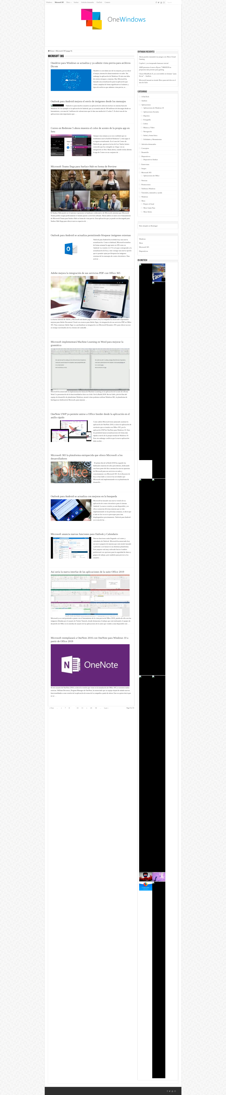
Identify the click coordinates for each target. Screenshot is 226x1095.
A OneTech (145, 97)
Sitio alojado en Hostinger (148, 226)
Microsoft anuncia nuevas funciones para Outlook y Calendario (84, 534)
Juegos (143, 168)
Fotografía (147, 120)
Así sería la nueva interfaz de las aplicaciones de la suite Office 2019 (87, 571)
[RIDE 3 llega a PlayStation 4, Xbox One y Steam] (158, 380)
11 (82, 708)
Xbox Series (147, 212)
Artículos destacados (87, 2)
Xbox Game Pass (149, 208)
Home (52, 51)
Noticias (144, 180)
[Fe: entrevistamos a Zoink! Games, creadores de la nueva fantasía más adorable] (158, 876)
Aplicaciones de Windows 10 (153, 108)
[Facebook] (156, 2)
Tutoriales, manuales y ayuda (151, 193)
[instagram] (164, 2)
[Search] (180, 2)
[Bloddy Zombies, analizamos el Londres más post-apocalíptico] (145, 876)
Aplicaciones (146, 105)
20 (91, 708)
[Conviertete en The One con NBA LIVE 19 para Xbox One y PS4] (145, 774)
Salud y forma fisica (150, 135)
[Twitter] (158, 2)
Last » (106, 708)
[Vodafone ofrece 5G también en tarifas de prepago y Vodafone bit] (145, 362)
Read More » (99, 92)
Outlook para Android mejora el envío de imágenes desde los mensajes (88, 101)
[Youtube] (161, 2)
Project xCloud (148, 204)
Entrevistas (145, 164)
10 (77, 708)
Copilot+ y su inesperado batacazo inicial (153, 63)
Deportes (146, 116)
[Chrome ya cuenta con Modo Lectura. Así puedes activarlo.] (158, 577)
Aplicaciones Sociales (151, 112)
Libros (145, 124)
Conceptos (145, 148)
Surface (76, 2)
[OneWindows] (113, 19)
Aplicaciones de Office (151, 176)
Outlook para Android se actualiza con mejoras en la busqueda (84, 496)
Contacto (107, 2)
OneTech (99, 2)
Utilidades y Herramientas (152, 139)
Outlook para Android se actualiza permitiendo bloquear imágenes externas (91, 235)
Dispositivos (145, 156)
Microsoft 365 (59, 2)
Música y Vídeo (149, 128)
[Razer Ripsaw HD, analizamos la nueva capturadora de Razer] (145, 577)
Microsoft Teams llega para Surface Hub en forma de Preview (84, 166)
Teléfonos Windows (148, 189)
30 (96, 708)
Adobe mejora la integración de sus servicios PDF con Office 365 (85, 273)
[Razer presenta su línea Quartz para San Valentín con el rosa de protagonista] (158, 980)
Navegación (147, 131)
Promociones (146, 185)
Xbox (143, 201)
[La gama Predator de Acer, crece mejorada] (158, 774)
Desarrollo (145, 152)
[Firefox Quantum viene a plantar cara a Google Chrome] (145, 886)
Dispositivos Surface (150, 160)
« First (51, 708)
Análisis (144, 101)
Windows (49, 2)
